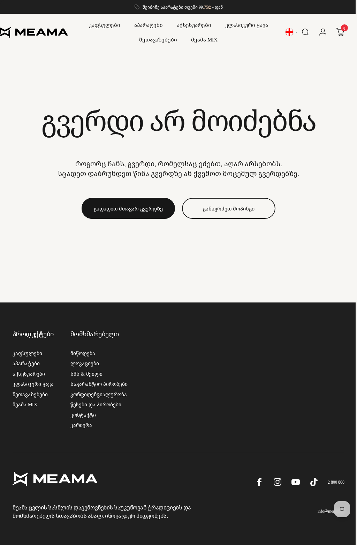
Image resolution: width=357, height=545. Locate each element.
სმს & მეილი (86, 374)
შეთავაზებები (30, 394)
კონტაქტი (83, 415)
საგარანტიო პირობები (99, 384)
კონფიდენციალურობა (98, 394)
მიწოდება (82, 353)
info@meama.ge (325, 511)
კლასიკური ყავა (33, 384)
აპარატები (26, 363)
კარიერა (81, 425)
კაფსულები (27, 353)
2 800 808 (330, 482)
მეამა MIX (25, 404)
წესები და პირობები (95, 404)
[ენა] (287, 32)
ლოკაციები (84, 363)
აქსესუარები (29, 374)
